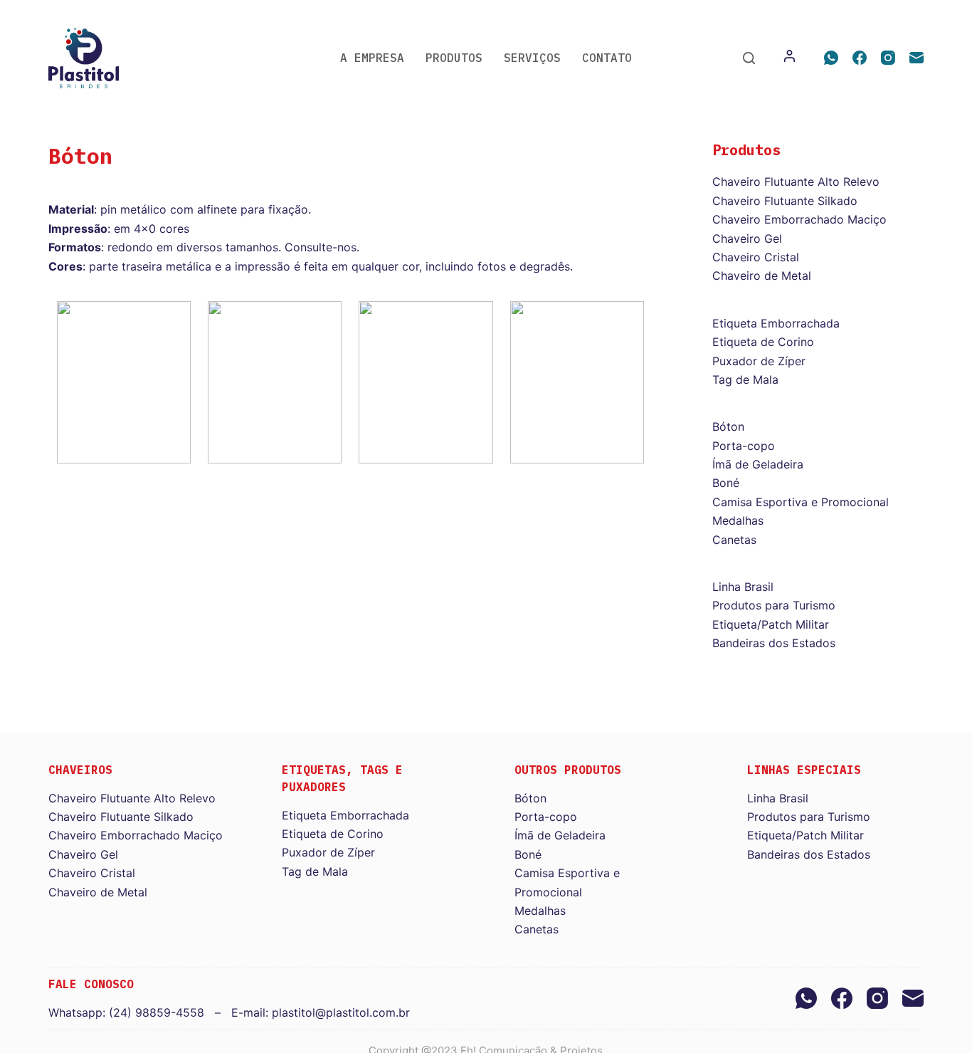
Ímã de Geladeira (757, 464)
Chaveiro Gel (747, 238)
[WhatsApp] (831, 58)
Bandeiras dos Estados (773, 643)
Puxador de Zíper (758, 361)
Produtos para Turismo (773, 605)
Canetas (734, 540)
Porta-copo (743, 446)
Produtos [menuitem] (454, 58)
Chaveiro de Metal (761, 275)
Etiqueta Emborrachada (776, 323)
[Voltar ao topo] (5, 9)
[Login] (789, 57)
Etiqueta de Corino (763, 342)
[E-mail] (916, 58)
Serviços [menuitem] (532, 58)
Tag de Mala (745, 379)
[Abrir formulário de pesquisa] (749, 58)
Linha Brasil (742, 587)
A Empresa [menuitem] (372, 58)
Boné (725, 483)
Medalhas (738, 520)
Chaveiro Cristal (755, 257)
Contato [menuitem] (607, 58)
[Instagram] (888, 58)
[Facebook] (859, 58)
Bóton (728, 426)
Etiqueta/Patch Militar (770, 624)
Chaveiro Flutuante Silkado (784, 201)
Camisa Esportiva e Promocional (800, 502)
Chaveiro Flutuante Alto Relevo (795, 181)
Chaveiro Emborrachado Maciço (799, 219)
